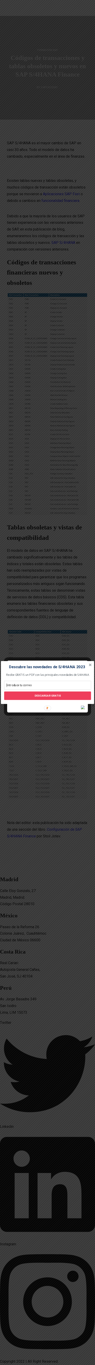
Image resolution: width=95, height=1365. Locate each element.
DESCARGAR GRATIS (48, 695)
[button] (47, 667)
